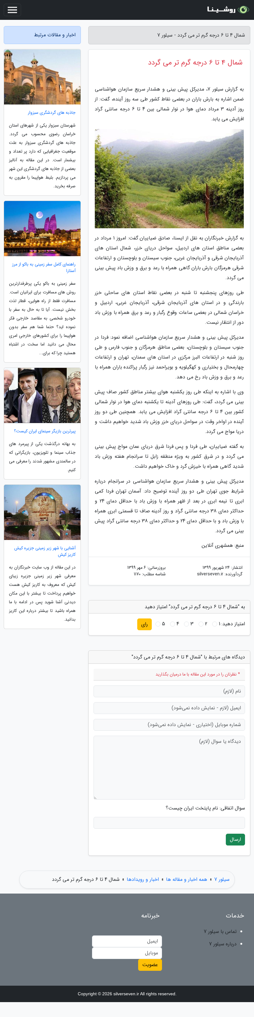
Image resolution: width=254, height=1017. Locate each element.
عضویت (150, 965)
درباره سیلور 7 (223, 944)
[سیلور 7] (227, 9)
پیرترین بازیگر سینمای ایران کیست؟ (45, 431)
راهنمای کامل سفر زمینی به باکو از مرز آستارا (44, 267)
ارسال (235, 839)
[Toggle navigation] (12, 10)
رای (144, 624)
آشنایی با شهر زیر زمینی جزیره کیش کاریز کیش (45, 551)
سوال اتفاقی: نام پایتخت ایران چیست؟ (205, 808)
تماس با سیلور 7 (220, 931)
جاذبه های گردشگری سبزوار (52, 112)
